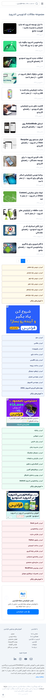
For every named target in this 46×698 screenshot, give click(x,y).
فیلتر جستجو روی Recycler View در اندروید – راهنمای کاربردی (32, 143)
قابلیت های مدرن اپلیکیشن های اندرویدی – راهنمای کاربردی (32, 109)
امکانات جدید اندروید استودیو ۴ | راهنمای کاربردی (31, 60)
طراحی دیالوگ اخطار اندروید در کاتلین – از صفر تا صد (30, 76)
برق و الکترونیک (12, 642)
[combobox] (19, 3)
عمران (12, 634)
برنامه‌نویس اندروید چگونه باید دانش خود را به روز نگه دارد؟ (31, 44)
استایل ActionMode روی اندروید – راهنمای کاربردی (32, 125)
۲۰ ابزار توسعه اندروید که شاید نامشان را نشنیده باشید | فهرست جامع (30, 28)
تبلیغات (34, 644)
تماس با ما (34, 634)
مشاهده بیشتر (40, 677)
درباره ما (34, 647)
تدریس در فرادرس (34, 639)
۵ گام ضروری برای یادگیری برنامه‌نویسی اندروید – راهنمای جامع (30, 247)
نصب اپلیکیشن (21, 611)
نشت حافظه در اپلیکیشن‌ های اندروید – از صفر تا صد (31, 212)
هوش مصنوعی (12, 639)
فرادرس (34, 642)
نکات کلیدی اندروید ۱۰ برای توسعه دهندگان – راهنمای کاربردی (32, 160)
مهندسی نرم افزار (13, 647)
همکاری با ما (34, 636)
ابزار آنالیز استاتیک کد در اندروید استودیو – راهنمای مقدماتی (32, 229)
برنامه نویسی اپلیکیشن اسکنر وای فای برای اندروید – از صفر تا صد (31, 178)
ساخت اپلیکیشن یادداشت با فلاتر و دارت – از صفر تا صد (31, 92)
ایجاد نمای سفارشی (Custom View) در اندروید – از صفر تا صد (31, 196)
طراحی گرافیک (12, 644)
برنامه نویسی (13, 636)
